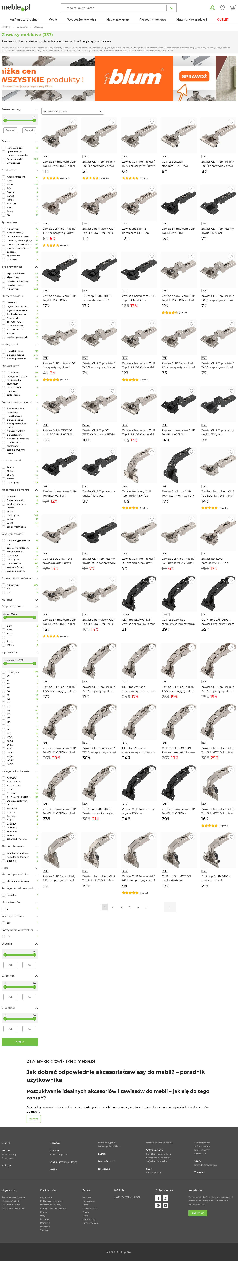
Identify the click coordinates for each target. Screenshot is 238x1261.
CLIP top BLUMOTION (22, 797)
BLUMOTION (22, 785)
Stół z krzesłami (202, 1146)
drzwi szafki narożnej (22, 438)
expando (22, 496)
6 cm (22, 637)
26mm (22, 467)
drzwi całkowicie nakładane (22, 410)
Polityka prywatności (51, 1201)
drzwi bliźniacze (22, 351)
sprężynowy (22, 255)
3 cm (22, 626)
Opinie (86, 1212)
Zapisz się (198, 1213)
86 (22, 683)
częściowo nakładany (22, 548)
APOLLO (22, 777)
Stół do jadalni (153, 1172)
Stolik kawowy (202, 1150)
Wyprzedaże (22, 163)
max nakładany (22, 551)
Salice (22, 211)
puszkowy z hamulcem (22, 244)
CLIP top (22, 793)
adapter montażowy (22, 853)
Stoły (149, 1168)
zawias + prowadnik (22, 337)
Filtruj (20, 1042)
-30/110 (22, 756)
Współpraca (89, 1201)
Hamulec (22, 302)
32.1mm (22, 471)
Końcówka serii (22, 148)
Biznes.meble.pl (91, 1223)
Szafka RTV (200, 1153)
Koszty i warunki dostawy (53, 1208)
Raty (42, 1215)
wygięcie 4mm (22, 567)
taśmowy (22, 259)
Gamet (22, 196)
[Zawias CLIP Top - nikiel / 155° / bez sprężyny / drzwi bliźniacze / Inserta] (99, 722)
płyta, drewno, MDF (22, 376)
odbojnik (22, 860)
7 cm (22, 641)
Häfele (22, 199)
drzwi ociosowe (22, 419)
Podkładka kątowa (22, 314)
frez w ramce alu (22, 500)
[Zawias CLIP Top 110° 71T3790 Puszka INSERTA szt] (99, 404)
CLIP (22, 789)
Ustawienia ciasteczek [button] (13, 1208)
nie (22, 588)
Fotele (6, 1150)
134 (22, 722)
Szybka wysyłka (22, 159)
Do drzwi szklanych (22, 800)
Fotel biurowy (9, 1154)
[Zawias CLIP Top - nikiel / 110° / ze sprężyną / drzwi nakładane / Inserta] (218, 135)
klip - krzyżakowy (22, 273)
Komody (55, 1142)
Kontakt (87, 1197)
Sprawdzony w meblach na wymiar (22, 153)
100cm (22, 645)
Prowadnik (22, 318)
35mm (22, 475)
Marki (85, 1215)
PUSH (22, 820)
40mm (22, 478)
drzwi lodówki (22, 416)
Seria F (22, 835)
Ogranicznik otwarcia (22, 306)
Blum (22, 184)
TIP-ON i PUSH (22, 322)
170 (22, 729)
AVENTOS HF (22, 781)
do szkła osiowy (22, 232)
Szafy (197, 1161)
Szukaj (171, 8)
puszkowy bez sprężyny (22, 240)
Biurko (6, 1142)
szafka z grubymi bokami (22, 451)
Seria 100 (22, 827)
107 (22, 706)
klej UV (22, 511)
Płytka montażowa (22, 310)
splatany (22, 252)
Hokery (6, 1165)
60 (22, 676)
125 (22, 718)
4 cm (22, 629)
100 (22, 699)
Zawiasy (22, 816)
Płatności (45, 1219)
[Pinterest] (158, 1205)
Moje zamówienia (11, 1201)
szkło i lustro (22, 395)
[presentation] (6, 78)
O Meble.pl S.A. (90, 1208)
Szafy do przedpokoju (205, 1165)
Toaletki (199, 1172)
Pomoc (44, 1212)
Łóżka (53, 1169)
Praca (86, 1204)
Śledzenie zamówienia (13, 1197)
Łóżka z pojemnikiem (109, 1146)
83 (22, 679)
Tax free (44, 1230)
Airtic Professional (22, 176)
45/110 (22, 764)
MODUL (22, 812)
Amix (22, 180)
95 (22, 695)
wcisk (22, 519)
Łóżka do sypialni (107, 1142)
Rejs (22, 207)
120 (22, 714)
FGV (22, 188)
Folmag (22, 192)
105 (22, 702)
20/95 (22, 741)
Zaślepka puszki (22, 325)
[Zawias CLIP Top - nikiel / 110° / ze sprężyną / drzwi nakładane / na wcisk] (59, 202)
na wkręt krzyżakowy (22, 281)
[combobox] (72, 111)
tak (22, 592)
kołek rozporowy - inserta (22, 506)
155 (22, 725)
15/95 (22, 737)
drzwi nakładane (22, 354)
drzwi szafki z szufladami (22, 444)
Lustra (102, 1153)
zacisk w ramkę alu (22, 526)
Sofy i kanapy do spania (158, 1157)
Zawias (22, 333)
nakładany (22, 555)
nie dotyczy (22, 229)
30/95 (22, 745)
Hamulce (22, 808)
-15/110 (22, 752)
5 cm (22, 633)
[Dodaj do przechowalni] (72, 122)
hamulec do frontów (22, 857)
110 (22, 710)
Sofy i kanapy (154, 1150)
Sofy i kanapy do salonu (158, 1154)
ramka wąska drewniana (22, 389)
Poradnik (45, 1223)
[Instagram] (165, 1198)
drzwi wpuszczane (22, 358)
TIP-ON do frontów (22, 839)
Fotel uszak (8, 1158)
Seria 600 (22, 831)
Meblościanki (106, 1161)
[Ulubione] (222, 7)
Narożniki (104, 1169)
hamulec (22, 895)
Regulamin (46, 1197)
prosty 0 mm (22, 563)
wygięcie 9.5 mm (22, 571)
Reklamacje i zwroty (50, 1204)
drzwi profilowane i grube (22, 425)
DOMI (22, 804)
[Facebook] (158, 1198)
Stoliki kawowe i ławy (63, 1161)
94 (22, 691)
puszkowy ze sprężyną (22, 248)
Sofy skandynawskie (156, 1161)
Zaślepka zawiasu (22, 329)
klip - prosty (22, 277)
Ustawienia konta (11, 1204)
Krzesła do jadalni (59, 1154)
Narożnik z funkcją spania (159, 1142)
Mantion (22, 203)
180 (22, 733)
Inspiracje (45, 1226)
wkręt (22, 523)
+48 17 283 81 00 (127, 1197)
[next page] (170, 907)
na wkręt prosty (22, 285)
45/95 (22, 748)
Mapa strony (89, 1219)
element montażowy (22, 236)
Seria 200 (22, 823)
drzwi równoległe (22, 431)
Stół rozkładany (202, 1142)
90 (22, 687)
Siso (22, 215)
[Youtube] (165, 1205)
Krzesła (54, 1150)
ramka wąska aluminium (22, 382)
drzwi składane (22, 434)
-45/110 (22, 760)
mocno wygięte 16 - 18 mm (22, 542)
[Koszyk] (233, 7)
